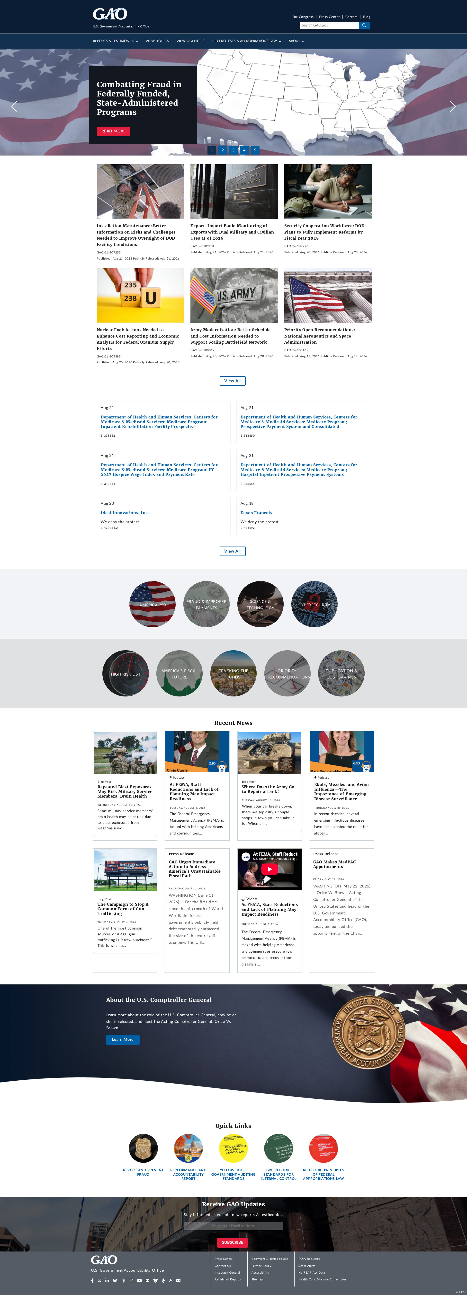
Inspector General (227, 1272)
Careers (351, 17)
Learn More (123, 1040)
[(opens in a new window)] (92, 1280)
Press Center (329, 17)
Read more (113, 131)
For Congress (303, 17)
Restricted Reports (228, 1279)
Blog (366, 17)
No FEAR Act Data (311, 1272)
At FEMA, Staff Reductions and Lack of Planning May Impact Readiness (194, 791)
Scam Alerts (306, 1265)
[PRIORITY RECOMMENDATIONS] (287, 695)
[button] (453, 106)
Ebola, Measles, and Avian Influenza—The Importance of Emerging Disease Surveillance (341, 791)
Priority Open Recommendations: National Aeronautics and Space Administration (319, 336)
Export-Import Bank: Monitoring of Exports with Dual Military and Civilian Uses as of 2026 (232, 232)
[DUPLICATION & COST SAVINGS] (341, 695)
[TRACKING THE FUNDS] (233, 695)
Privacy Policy (261, 1265)
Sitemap (257, 1279)
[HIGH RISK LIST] (125, 695)
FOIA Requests (309, 1258)
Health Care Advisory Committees (322, 1279)
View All (232, 381)
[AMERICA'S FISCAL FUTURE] (179, 695)
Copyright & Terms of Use (269, 1258)
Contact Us (223, 1265)
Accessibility (260, 1272)
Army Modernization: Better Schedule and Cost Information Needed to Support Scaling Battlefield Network (230, 336)
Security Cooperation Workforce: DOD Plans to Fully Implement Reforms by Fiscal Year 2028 (324, 232)
